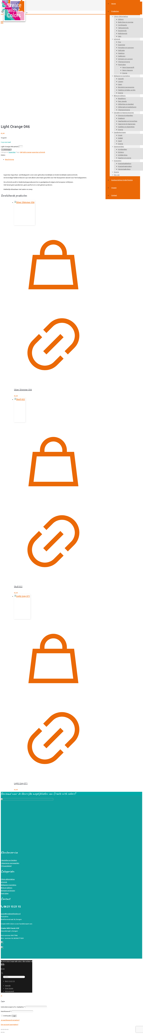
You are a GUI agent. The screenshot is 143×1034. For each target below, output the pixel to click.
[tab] (72, 159)
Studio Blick (136, 961)
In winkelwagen (6, 149)
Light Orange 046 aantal (9, 146)
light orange (27, 152)
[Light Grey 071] (53, 606)
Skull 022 (18, 586)
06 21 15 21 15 (10, 981)
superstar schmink (38, 152)
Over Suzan (9, 988)
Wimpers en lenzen (8, 890)
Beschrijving (9, 159)
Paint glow (4, 893)
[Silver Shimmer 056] (53, 212)
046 (21, 152)
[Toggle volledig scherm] (4, 1029)
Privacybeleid (6, 866)
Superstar (12, 152)
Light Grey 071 (21, 783)
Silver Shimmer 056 (23, 389)
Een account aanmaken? (9, 1024)
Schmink (4, 882)
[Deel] (5, 1029)
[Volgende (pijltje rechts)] (4, 1032)
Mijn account (9, 991)
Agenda (7, 985)
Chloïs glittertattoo (8, 879)
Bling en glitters (6, 888)
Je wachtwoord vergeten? (10, 1020)
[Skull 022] (53, 409)
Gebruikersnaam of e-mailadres (13, 1007)
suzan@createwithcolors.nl (11, 914)
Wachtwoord (6, 1011)
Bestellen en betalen (9, 860)
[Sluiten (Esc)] (7, 1029)
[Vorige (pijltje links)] (2, 1032)
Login (14, 1016)
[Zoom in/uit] (2, 1029)
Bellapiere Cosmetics (8, 885)
